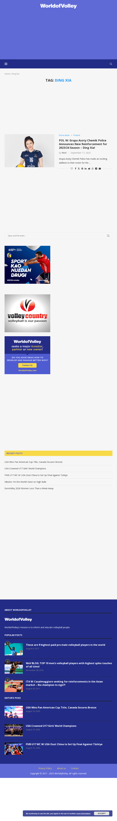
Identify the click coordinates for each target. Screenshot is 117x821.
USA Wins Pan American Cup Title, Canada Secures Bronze (33, 461)
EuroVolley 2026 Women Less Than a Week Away (29, 488)
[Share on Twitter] (79, 168)
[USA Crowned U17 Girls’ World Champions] (14, 730)
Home (7, 73)
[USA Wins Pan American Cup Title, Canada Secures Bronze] (14, 712)
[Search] (110, 63)
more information (83, 813)
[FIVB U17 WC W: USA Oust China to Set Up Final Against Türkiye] (14, 749)
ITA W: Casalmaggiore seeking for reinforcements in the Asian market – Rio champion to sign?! (64, 683)
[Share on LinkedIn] (86, 168)
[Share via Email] (100, 168)
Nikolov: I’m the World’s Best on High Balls (25, 481)
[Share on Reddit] (89, 168)
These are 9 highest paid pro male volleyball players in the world (65, 645)
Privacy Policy (45, 768)
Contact (75, 768)
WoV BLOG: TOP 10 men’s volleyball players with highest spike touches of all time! (69, 665)
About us (61, 768)
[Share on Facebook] (75, 168)
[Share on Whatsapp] (93, 168)
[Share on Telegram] (96, 168)
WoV (64, 152)
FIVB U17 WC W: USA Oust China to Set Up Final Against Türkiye (36, 475)
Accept (101, 813)
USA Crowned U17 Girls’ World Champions (25, 468)
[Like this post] (72, 168)
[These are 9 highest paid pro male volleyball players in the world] (14, 649)
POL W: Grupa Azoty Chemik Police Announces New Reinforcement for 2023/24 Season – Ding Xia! (83, 144)
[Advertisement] (58, 34)
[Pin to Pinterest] (82, 168)
